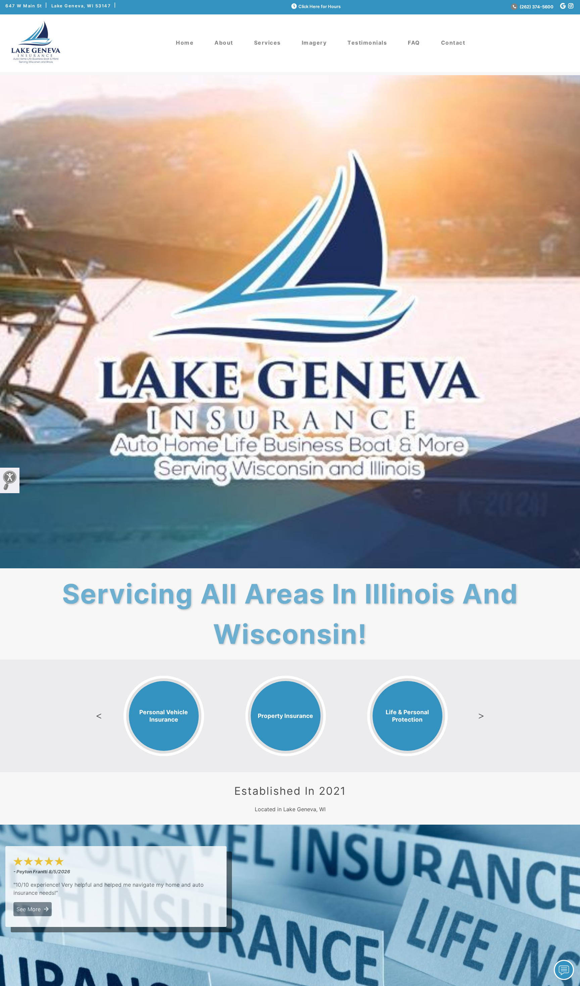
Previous (99, 716)
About (223, 42)
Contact (453, 42)
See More (30, 909)
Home (185, 42)
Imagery (314, 42)
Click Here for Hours (319, 6)
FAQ (414, 42)
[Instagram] (570, 6)
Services (267, 42)
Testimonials (367, 42)
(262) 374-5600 (536, 6)
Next (481, 716)
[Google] (563, 6)
